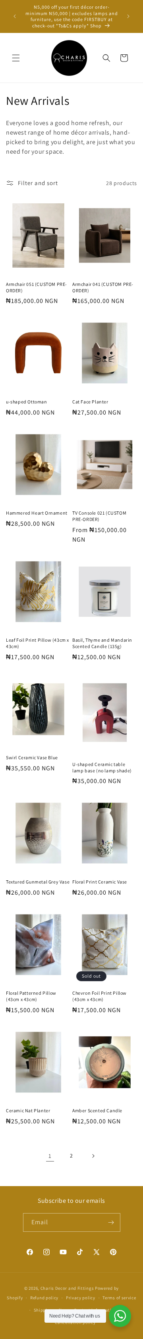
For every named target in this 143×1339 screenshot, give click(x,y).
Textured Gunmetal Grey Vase (38, 882)
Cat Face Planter (90, 402)
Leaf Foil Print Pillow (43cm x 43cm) (37, 643)
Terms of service (119, 1297)
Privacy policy (80, 1297)
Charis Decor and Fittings (67, 1288)
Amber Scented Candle (97, 1110)
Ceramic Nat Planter (28, 1110)
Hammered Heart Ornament (37, 513)
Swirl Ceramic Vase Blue (32, 757)
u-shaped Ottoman (26, 402)
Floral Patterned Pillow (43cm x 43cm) (31, 996)
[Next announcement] (128, 16)
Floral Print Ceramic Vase (99, 882)
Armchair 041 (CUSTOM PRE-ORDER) (102, 287)
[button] (16, 58)
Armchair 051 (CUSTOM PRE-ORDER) (36, 287)
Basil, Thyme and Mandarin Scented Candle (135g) (102, 643)
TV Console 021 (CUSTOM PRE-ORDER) (99, 516)
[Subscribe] (111, 1222)
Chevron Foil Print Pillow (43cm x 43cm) (99, 996)
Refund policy (44, 1297)
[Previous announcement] (14, 16)
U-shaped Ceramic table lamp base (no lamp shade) (102, 767)
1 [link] (50, 1156)
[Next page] (93, 1156)
